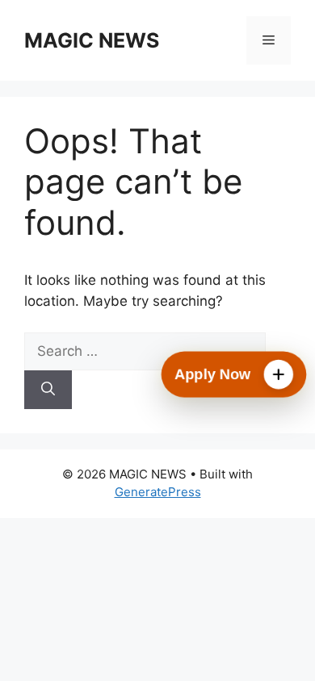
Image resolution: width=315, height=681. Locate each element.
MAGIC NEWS (91, 40)
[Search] (48, 389)
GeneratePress (158, 491)
